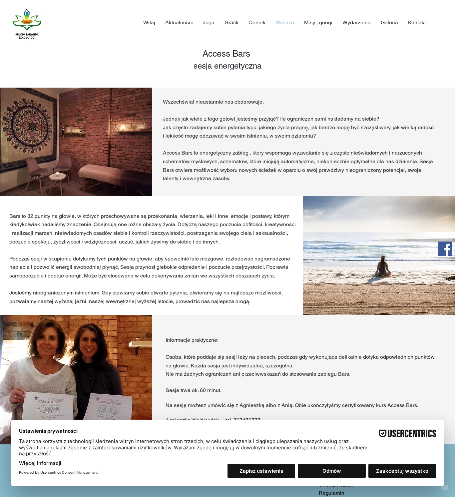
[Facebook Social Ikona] (445, 249)
